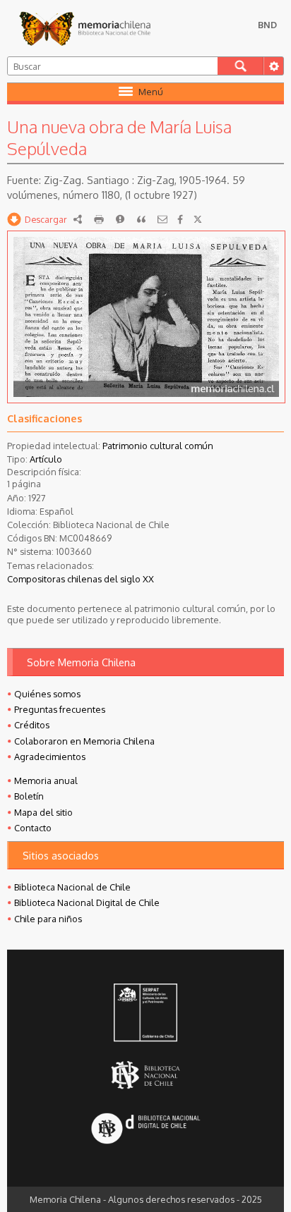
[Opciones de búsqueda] (273, 66)
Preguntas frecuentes (59, 709)
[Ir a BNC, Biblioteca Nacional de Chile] (145, 1075)
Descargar (46, 219)
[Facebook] (180, 219)
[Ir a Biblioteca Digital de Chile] (145, 1129)
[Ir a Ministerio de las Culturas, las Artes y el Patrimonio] (145, 1013)
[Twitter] (198, 219)
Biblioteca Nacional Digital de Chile (87, 902)
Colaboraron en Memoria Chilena (84, 741)
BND (267, 24)
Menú (150, 91)
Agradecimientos (49, 756)
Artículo (46, 459)
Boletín (29, 796)
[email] (162, 219)
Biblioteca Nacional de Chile (72, 887)
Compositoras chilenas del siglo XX (80, 578)
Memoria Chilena (84, 28)
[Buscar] (240, 66)
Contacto (33, 827)
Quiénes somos (47, 693)
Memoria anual (46, 780)
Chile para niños (48, 918)
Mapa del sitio (43, 812)
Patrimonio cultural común (157, 445)
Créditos (31, 724)
